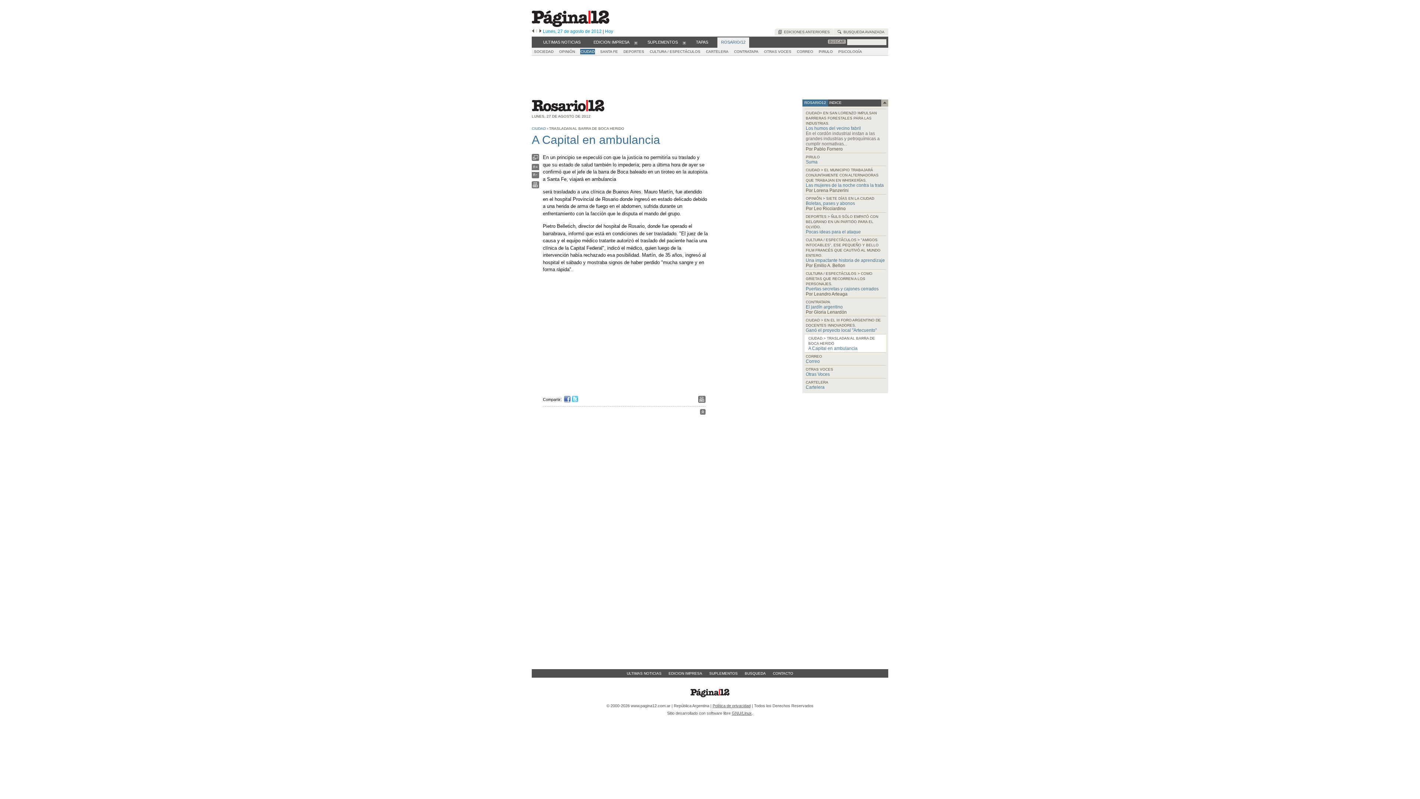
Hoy (609, 31)
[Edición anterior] (533, 31)
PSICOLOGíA (850, 52)
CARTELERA (717, 52)
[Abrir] (635, 42)
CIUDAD (588, 52)
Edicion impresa (685, 673)
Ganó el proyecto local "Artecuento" (841, 330)
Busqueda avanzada (863, 32)
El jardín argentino (824, 307)
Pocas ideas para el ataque (833, 232)
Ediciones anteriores (806, 32)
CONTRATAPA (746, 52)
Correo (813, 361)
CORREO (805, 52)
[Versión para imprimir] (535, 186)
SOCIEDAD (544, 52)
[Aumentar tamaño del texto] (535, 169)
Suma (812, 162)
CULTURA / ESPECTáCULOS (675, 52)
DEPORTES (633, 52)
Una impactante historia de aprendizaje (845, 260)
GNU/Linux (742, 713)
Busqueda (755, 673)
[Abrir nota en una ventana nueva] (535, 159)
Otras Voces (818, 374)
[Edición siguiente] (540, 31)
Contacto (783, 673)
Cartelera (815, 387)
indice (835, 103)
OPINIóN (567, 52)
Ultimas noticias (644, 673)
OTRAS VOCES (777, 52)
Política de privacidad (732, 706)
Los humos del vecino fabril (833, 128)
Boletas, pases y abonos (830, 203)
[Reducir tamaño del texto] (535, 176)
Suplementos (723, 673)
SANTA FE (609, 52)
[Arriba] (703, 413)
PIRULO (826, 52)
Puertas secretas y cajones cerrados (842, 288)
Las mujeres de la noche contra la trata (845, 185)
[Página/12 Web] (570, 25)
